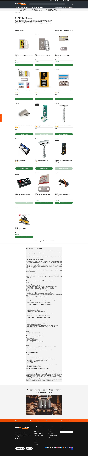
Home (16, 12)
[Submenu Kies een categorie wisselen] (22, 7)
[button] (72, 4)
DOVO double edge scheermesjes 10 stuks (62, 55)
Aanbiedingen (36, 7)
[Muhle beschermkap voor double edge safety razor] (24, 113)
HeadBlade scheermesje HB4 (20, 160)
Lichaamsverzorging (37, 437)
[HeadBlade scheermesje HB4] (24, 149)
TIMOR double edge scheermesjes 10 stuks (42, 194)
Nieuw (32, 7)
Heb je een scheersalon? (52, 437)
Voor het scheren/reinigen (38, 427)
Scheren (35, 429)
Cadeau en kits (36, 444)
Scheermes (19, 12)
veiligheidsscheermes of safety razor (32, 268)
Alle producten (26, 7)
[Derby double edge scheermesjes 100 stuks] (44, 113)
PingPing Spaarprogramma (59, 7)
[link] (35, 240)
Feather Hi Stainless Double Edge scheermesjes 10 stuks (24, 56)
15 (46, 240)
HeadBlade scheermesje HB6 (40, 90)
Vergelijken (57, 30)
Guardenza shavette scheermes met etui (62, 194)
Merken (41, 7)
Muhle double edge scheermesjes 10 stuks (42, 55)
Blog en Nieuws (50, 433)
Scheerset (36, 442)
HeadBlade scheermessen (58, 265)
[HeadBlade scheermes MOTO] (24, 217)
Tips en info (50, 429)
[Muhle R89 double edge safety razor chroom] (64, 113)
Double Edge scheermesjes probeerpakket (23, 90)
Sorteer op (17, 30)
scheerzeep (42, 374)
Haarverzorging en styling (38, 435)
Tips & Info (57, 0)
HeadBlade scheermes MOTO (20, 228)
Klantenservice (50, 427)
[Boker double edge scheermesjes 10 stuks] (24, 183)
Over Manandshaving (51, 431)
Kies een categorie (18, 7)
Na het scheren (36, 431)
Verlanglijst (52, 0)
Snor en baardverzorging (38, 433)
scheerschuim (38, 374)
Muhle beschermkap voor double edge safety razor (23, 126)
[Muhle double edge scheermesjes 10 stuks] (44, 44)
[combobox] (47, 4)
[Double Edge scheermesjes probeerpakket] (24, 79)
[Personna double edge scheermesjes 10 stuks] (64, 79)
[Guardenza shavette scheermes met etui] (64, 183)
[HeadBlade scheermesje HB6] (44, 79)
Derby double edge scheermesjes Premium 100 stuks (63, 161)
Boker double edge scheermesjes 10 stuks (22, 194)
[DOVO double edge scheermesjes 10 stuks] (64, 44)
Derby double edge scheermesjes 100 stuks (43, 125)
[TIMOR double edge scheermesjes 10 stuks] (44, 183)
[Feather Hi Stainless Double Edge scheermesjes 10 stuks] (24, 44)
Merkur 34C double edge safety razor (41, 160)
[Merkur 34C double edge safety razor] (44, 149)
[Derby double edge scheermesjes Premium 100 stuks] (64, 149)
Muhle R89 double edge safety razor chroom (63, 125)
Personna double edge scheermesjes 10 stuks (63, 90)
